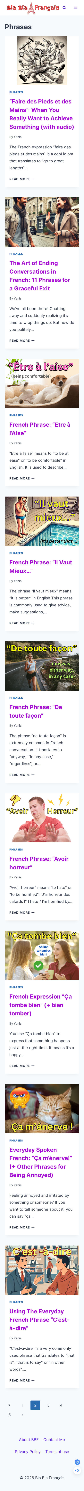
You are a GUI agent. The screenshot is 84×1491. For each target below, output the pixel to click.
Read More (22, 179)
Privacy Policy (28, 1451)
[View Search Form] (64, 7)
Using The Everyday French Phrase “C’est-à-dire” (39, 1320)
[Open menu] (75, 8)
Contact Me (54, 1439)
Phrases (16, 92)
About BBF (29, 1439)
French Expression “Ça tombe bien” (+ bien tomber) (40, 1005)
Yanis (17, 137)
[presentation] (42, 60)
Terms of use (57, 1451)
